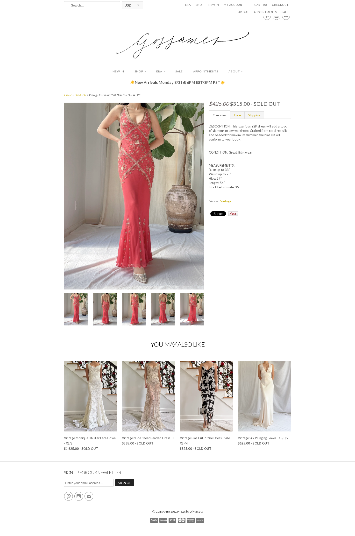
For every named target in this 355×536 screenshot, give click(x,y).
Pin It (233, 213)
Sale (285, 12)
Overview (220, 115)
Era (188, 4)
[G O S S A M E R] (177, 41)
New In (213, 4)
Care (237, 115)
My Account (234, 4)
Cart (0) (260, 4)
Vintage (225, 201)
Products (80, 95)
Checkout (280, 4)
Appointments (265, 12)
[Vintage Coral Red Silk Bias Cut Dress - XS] (76, 310)
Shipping (254, 115)
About (243, 12)
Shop (200, 4)
